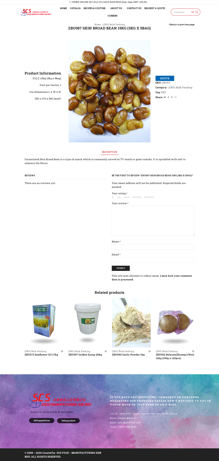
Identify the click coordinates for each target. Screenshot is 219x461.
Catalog (75, 8)
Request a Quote (154, 8)
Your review (120, 203)
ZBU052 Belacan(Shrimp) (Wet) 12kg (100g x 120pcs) (175, 356)
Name (116, 241)
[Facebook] (168, 97)
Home (63, 8)
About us (116, 8)
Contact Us (134, 8)
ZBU (163, 92)
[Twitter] (165, 97)
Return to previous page (181, 24)
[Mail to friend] (175, 97)
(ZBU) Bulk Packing (114, 24)
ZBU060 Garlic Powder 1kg (128, 354)
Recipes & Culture (94, 8)
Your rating (119, 193)
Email (116, 254)
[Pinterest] (172, 97)
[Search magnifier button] (197, 12)
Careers (113, 15)
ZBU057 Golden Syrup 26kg (85, 354)
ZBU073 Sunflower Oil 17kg (41, 354)
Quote (165, 78)
